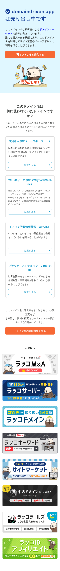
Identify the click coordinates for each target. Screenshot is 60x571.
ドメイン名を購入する (32, 54)
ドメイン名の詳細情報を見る (30, 331)
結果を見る (30, 165)
